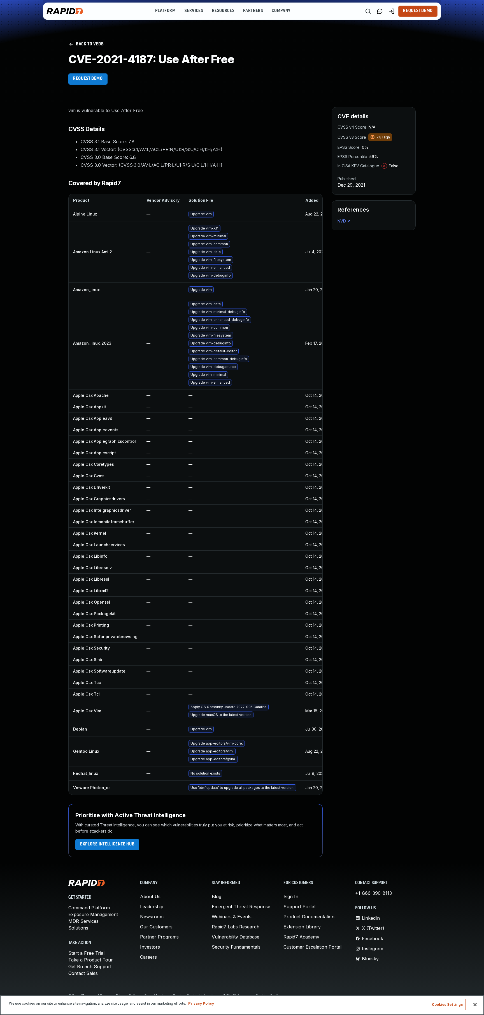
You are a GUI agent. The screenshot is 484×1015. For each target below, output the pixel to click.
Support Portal (299, 906)
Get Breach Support (89, 966)
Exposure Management (93, 914)
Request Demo (418, 11)
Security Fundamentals (236, 947)
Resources (223, 11)
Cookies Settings (447, 1004)
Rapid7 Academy (301, 937)
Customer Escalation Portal (312, 947)
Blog (216, 896)
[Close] (475, 1004)
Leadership (151, 906)
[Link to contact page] (380, 11)
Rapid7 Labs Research (235, 927)
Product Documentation (308, 916)
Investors (150, 947)
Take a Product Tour (90, 960)
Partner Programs (159, 937)
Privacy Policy (201, 1003)
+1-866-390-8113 (373, 893)
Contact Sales (83, 973)
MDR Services (83, 921)
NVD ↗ (344, 221)
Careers (148, 957)
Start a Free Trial (86, 953)
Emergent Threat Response (241, 906)
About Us (150, 896)
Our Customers (156, 927)
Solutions (78, 928)
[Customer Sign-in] (392, 11)
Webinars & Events (232, 916)
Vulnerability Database (235, 937)
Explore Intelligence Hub (107, 844)
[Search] (368, 11)
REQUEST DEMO (88, 79)
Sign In (290, 896)
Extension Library (302, 927)
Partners (253, 11)
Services (194, 11)
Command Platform (89, 907)
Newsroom (152, 916)
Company (281, 11)
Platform (165, 11)
